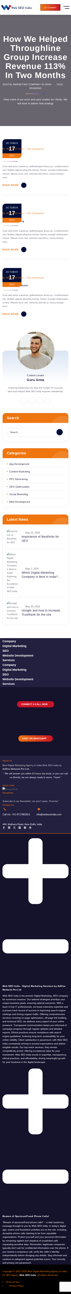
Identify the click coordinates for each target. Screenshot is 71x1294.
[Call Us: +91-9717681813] (4, 809)
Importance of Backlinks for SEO (40, 538)
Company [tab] (9, 641)
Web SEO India (14, 148)
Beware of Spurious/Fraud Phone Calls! (25, 1216)
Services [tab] (8, 660)
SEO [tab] (5, 650)
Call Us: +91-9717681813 (16, 814)
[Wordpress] (30, 827)
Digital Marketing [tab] (14, 646)
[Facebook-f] (3, 827)
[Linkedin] (9, 827)
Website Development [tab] (17, 655)
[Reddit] (25, 827)
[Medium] (19, 827)
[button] (35, 912)
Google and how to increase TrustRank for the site (41, 612)
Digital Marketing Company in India (27, 84)
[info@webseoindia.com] (38, 809)
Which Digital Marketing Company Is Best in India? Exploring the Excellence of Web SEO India (40, 575)
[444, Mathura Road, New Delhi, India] (4, 818)
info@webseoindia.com (49, 814)
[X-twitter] (14, 827)
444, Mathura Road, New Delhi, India (22, 824)
